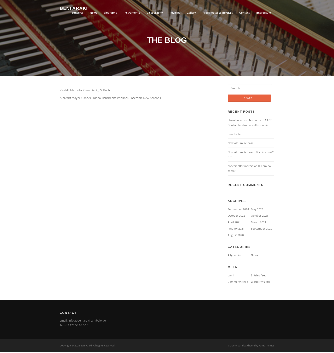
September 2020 (261, 228)
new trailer (235, 134)
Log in (231, 275)
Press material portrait (218, 12)
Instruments (132, 12)
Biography (110, 12)
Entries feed (259, 275)
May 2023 (257, 209)
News (93, 12)
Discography (155, 12)
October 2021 (259, 215)
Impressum (263, 12)
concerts (77, 12)
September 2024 (238, 209)
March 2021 (258, 222)
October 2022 (236, 215)
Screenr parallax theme (241, 345)
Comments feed (238, 282)
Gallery (191, 12)
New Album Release (241, 143)
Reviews (175, 12)
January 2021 (236, 228)
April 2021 (234, 222)
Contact (244, 12)
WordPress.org (260, 282)
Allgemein (234, 255)
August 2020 (236, 235)
